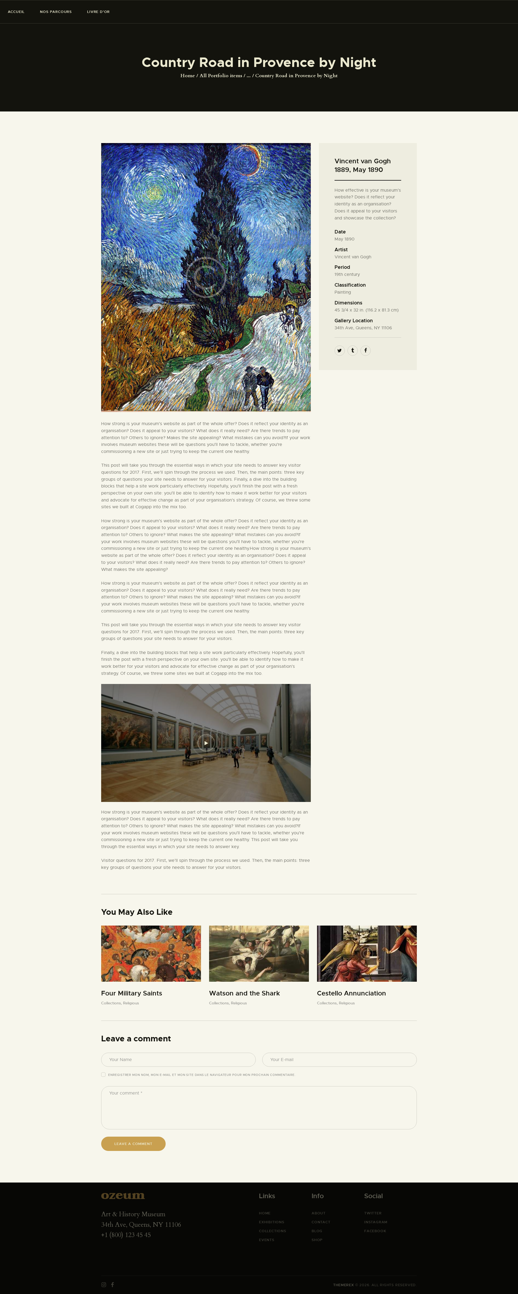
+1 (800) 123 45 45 (126, 1235)
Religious (131, 1003)
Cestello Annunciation (351, 993)
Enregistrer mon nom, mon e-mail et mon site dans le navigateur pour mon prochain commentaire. (202, 1075)
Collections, (112, 1003)
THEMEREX (343, 1285)
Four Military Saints (131, 993)
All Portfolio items (221, 75)
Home (187, 76)
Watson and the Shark (244, 993)
